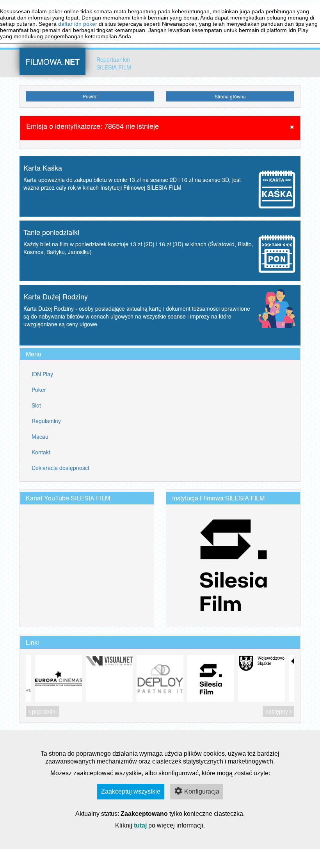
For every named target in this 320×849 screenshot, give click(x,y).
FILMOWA (52, 61)
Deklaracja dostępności (60, 468)
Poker (39, 389)
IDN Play (42, 374)
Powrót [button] (90, 96)
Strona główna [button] (230, 96)
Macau (40, 436)
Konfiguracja (201, 791)
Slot (36, 405)
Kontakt (41, 452)
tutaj (140, 825)
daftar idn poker (77, 24)
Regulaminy (46, 421)
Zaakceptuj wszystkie (130, 791)
